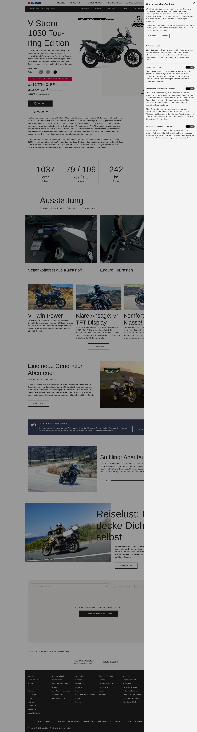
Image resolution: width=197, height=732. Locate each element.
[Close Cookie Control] (194, 3)
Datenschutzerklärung (160, 30)
